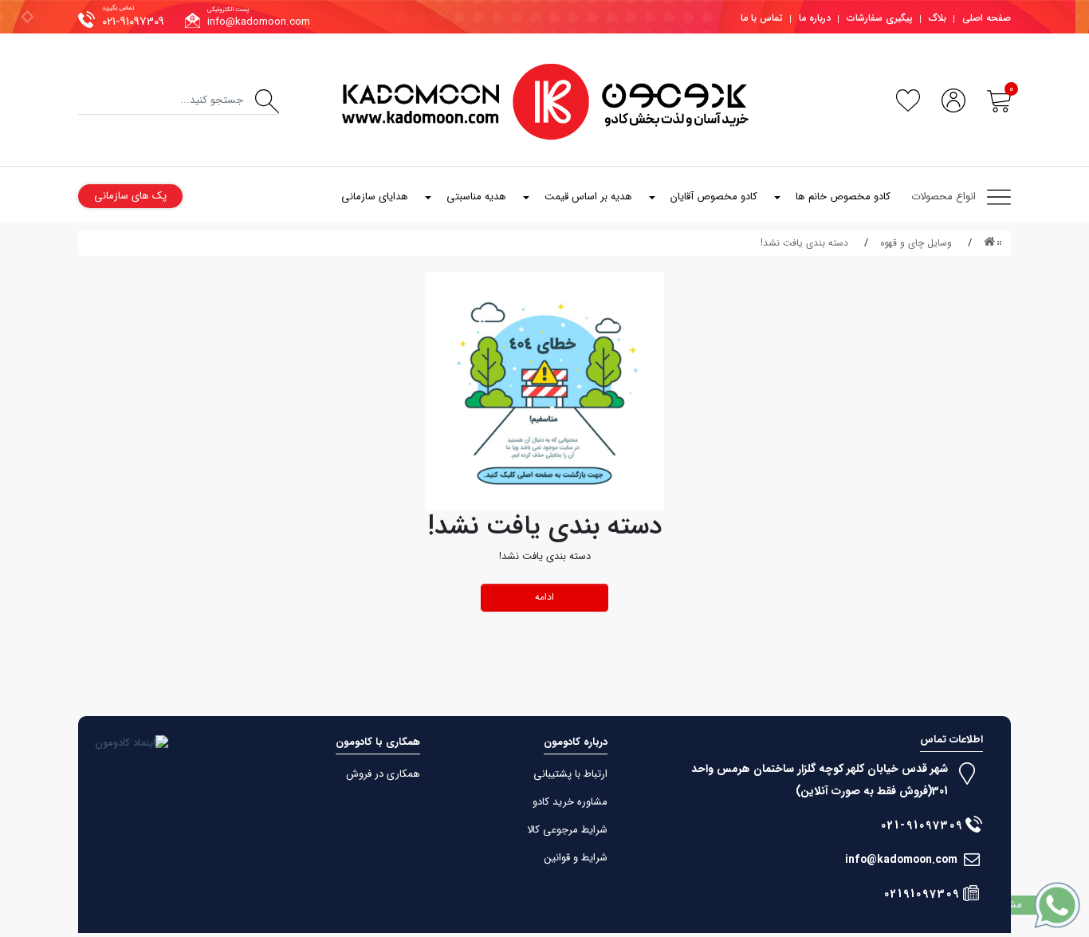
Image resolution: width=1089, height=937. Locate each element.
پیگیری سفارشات (880, 18)
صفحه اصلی (986, 18)
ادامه (544, 596)
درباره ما (815, 18)
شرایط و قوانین (575, 857)
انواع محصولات (943, 196)
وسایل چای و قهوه (916, 242)
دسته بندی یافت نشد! (804, 242)
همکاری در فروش (383, 774)
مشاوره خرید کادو (570, 801)
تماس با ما (762, 18)
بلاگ (937, 18)
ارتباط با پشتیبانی (570, 774)
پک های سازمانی (130, 195)
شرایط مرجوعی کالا (567, 829)
